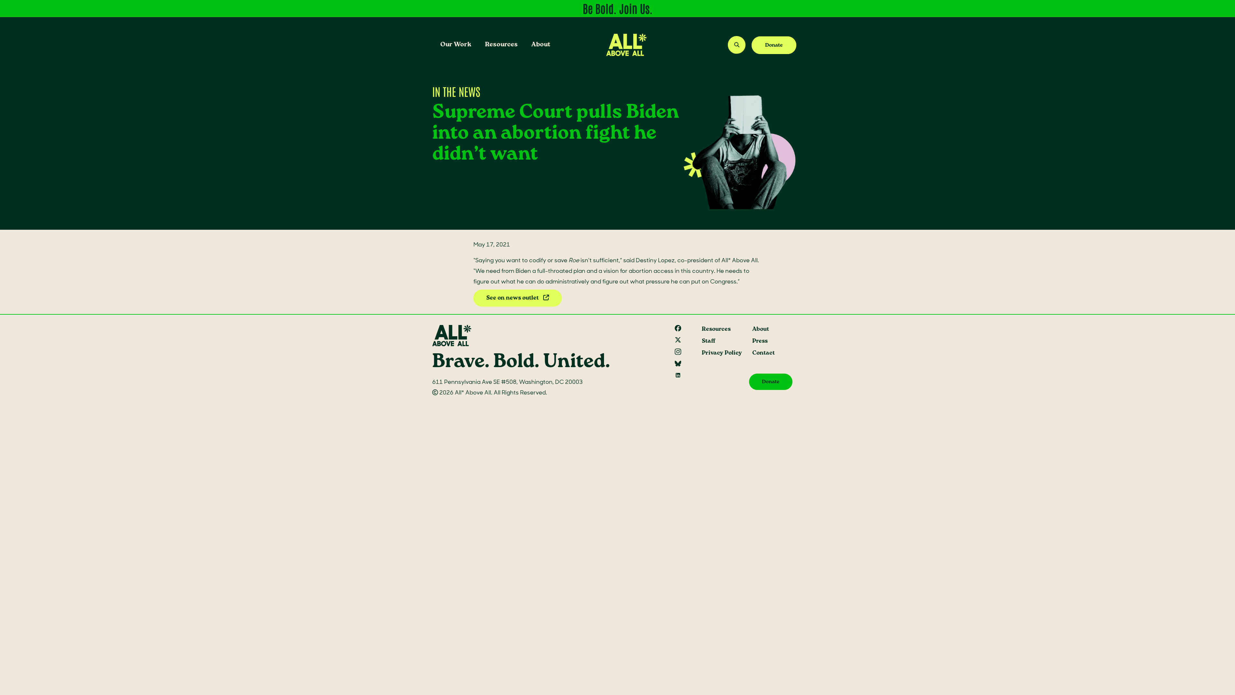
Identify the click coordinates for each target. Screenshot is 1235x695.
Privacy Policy (722, 353)
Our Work (455, 45)
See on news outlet (513, 298)
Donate (774, 45)
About (540, 45)
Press (760, 341)
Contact (763, 353)
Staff (708, 341)
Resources (501, 45)
